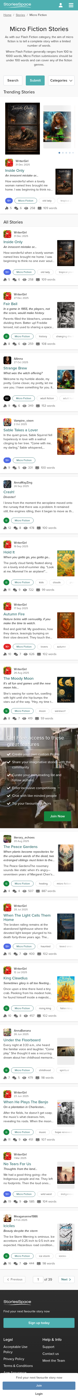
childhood (45, 1070)
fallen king (66, 1008)
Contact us (50, 1353)
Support (48, 1346)
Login (39, 1394)
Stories (20, 15)
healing (43, 884)
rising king (45, 1008)
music (42, 1132)
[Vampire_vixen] (7, 422)
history (43, 336)
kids (41, 582)
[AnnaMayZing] (7, 484)
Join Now (57, 816)
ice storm (44, 1256)
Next (64, 1279)
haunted (45, 946)
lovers (44, 647)
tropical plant (66, 272)
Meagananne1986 (26, 1216)
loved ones (66, 946)
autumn (61, 647)
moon (42, 711)
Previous (17, 1279)
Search (12, 80)
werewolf (60, 711)
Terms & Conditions (18, 1365)
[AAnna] (7, 360)
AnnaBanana (22, 1030)
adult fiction (47, 398)
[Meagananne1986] (7, 1218)
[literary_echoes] (7, 839)
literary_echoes (24, 837)
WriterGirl (22, 161)
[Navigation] (71, 5)
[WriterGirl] (9, 163)
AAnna (18, 358)
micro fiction (64, 884)
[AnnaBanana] (7, 1032)
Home (7, 15)
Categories (58, 80)
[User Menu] (60, 5)
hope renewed (63, 1132)
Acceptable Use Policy (15, 1349)
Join (39, 1385)
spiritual (64, 1070)
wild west (46, 1194)
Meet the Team (53, 1360)
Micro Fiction (25, 201)
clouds (57, 582)
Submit (35, 80)
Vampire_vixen (24, 420)
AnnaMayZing (23, 482)
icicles (62, 1256)
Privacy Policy (13, 1358)
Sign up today (39, 1322)
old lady (47, 201)
